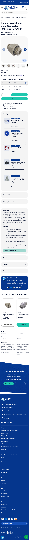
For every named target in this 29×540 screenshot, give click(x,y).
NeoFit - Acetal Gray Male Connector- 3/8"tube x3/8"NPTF (8, 317)
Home (2, 17)
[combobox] (14, 12)
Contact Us (3, 483)
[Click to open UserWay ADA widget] (2, 537)
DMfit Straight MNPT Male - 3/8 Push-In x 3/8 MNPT (23, 316)
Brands (3, 457)
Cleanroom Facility (5, 496)
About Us (3, 491)
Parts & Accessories (6, 452)
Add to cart (19, 94)
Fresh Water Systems (10, 528)
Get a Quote (4, 472)
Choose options (14, 126)
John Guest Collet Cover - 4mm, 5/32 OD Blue (17, 134)
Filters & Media (4, 441)
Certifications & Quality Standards (9, 510)
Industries (3, 507)
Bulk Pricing (4, 477)
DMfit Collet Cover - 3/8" (17, 120)
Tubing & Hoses (5, 444)
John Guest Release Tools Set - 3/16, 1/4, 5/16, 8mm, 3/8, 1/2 (18, 163)
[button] (22, 7)
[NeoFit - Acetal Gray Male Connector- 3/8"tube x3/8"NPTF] (8, 305)
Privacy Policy (15, 537)
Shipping (3, 475)
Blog (2, 499)
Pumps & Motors (5, 433)
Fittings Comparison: (10, 250)
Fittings (13, 17)
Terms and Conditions (6, 537)
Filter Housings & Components (8, 438)
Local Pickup (4, 504)
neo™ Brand (4, 493)
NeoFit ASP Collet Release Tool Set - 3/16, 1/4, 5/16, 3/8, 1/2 (17, 179)
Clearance (3, 449)
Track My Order (5, 469)
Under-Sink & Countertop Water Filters (10, 455)
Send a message (20, 383)
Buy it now (14, 99)
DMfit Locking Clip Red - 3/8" (17, 148)
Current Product (8, 324)
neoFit (2, 20)
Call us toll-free (8, 383)
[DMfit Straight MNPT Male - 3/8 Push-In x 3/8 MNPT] (23, 305)
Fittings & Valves (7, 17)
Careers (3, 501)
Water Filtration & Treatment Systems (9, 430)
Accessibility (23, 537)
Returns (3, 480)
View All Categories (5, 462)
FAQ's (2, 512)
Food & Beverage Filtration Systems (9, 446)
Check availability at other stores (9, 108)
